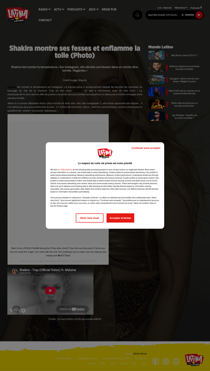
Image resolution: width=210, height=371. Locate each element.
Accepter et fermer (120, 218)
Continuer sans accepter (146, 148)
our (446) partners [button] (64, 169)
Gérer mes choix (89, 218)
